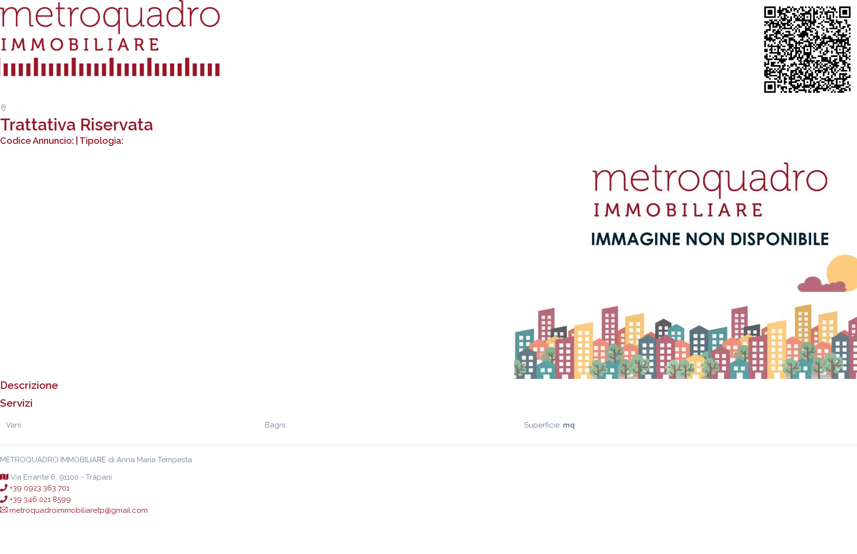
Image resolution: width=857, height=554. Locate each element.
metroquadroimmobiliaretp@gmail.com (78, 510)
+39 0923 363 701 (39, 488)
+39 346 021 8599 (40, 499)
